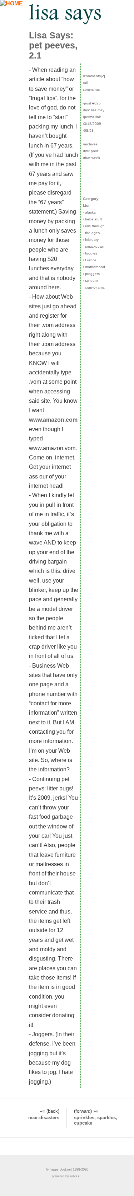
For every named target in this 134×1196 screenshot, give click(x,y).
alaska (90, 212)
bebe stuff (93, 219)
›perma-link (92, 117)
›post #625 (92, 103)
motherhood (95, 267)
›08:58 (88, 130)
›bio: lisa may (93, 110)
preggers (92, 274)
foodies (91, 253)
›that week (91, 158)
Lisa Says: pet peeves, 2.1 (53, 45)
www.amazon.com (53, 419)
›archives (90, 144)
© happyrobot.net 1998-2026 (67, 1169)
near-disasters (43, 1117)
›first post (90, 151)
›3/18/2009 (92, 124)
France (90, 260)
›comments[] (94, 76)
